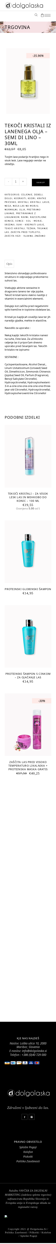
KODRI (31, 198)
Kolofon (28, 1152)
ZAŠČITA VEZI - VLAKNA (19, 236)
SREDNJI (10, 225)
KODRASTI (20, 198)
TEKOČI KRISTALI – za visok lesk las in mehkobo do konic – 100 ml (28, 497)
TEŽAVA (31, 228)
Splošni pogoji (28, 1236)
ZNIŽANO (40, 236)
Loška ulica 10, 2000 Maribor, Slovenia (31, 1045)
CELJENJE (27, 195)
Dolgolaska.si (38, 1229)
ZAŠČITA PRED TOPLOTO (25, 232)
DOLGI (8, 198)
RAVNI (24, 217)
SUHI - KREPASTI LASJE (30, 225)
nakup (41, 182)
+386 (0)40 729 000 (34, 1055)
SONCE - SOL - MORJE (28, 221)
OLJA (22, 210)
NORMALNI (11, 210)
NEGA (8, 206)
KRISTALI (23, 202)
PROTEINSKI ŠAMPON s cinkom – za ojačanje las (28, 675)
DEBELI (38, 195)
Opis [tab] (9, 263)
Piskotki (28, 1156)
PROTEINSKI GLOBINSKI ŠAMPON (28, 589)
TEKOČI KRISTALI (15, 228)
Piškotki (34, 1232)
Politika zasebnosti (16, 1232)
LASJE (45, 202)
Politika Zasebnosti (28, 1161)
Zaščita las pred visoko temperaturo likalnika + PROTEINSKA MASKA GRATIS (28, 765)
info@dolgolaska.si (34, 1051)
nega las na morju (25, 206)
